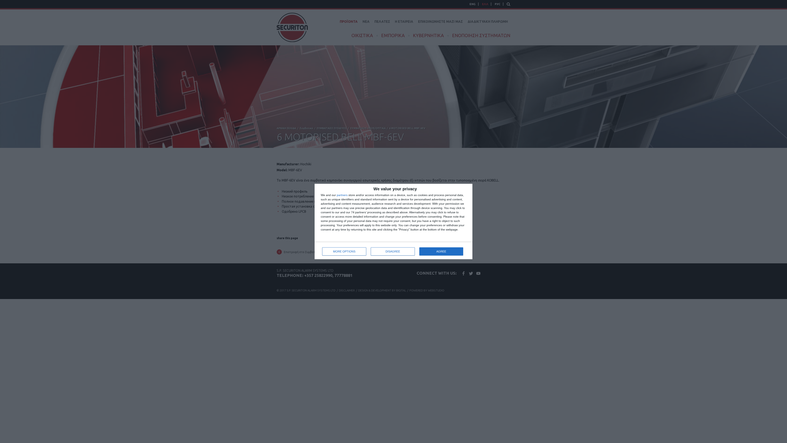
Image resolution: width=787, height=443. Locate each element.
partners (342, 195)
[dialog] (393, 221)
